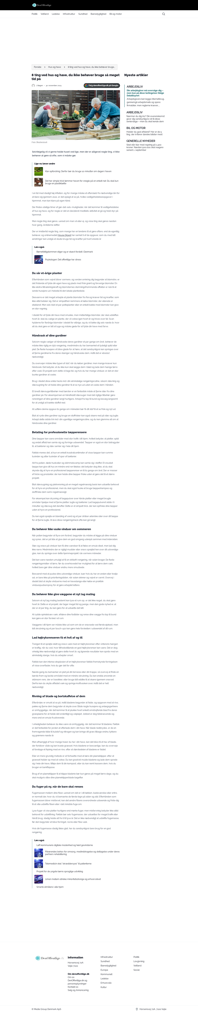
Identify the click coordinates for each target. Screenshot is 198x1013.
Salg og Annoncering (78, 990)
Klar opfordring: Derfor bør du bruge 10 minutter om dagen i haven (78, 171)
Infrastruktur (69, 14)
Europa (104, 970)
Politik (34, 14)
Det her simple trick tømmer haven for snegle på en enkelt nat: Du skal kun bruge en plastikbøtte (81, 182)
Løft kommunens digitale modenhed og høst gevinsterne (65, 845)
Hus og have (54, 67)
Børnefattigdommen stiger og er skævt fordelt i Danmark (65, 251)
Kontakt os (73, 987)
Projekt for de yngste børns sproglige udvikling (60, 871)
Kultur (104, 987)
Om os (71, 977)
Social (136, 970)
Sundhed (82, 14)
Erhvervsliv (106, 983)
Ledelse (56, 14)
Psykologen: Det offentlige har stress (63, 259)
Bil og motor (116, 14)
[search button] (163, 14)
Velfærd (45, 14)
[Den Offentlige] (99, 5)
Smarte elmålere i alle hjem (50, 887)
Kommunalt (106, 974)
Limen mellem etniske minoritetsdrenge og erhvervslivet (73, 879)
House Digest (64, 235)
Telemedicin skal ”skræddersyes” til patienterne (68, 863)
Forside (37, 67)
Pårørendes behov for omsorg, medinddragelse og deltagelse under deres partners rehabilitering (82, 852)
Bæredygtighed (98, 14)
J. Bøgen (39, 85)
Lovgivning (138, 961)
